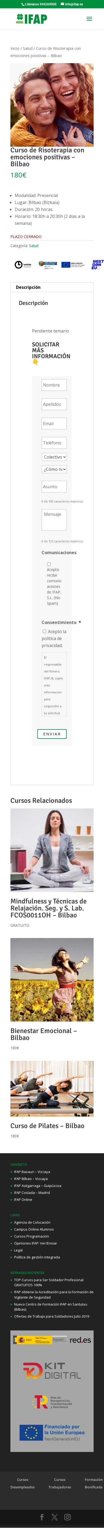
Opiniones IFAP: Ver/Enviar (35, 1243)
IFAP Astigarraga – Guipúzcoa (37, 1185)
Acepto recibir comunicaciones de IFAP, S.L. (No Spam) (54, 586)
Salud (28, 48)
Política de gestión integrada (37, 1257)
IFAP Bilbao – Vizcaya (31, 1178)
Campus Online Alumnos (34, 1229)
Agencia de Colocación (32, 1222)
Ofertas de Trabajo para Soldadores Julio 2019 (51, 1316)
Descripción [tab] (28, 287)
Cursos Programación (31, 1236)
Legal (18, 1250)
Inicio (14, 48)
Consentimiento (61, 622)
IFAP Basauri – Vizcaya (32, 1171)
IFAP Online (23, 1199)
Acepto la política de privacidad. (54, 638)
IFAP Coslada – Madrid (32, 1192)
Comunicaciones (59, 552)
